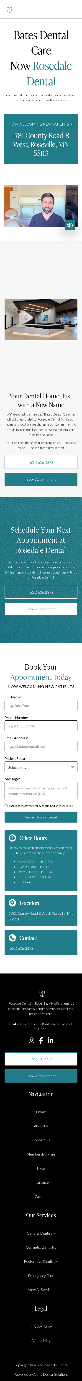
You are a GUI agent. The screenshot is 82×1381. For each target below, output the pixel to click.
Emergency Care (41, 1275)
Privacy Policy (33, 805)
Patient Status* (16, 758)
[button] (72, 9)
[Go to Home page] (8, 9)
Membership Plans (41, 1154)
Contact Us (41, 1140)
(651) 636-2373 (41, 462)
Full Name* (13, 697)
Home (41, 1112)
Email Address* (16, 738)
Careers (41, 1196)
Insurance (41, 1182)
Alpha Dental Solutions (50, 1374)
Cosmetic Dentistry (41, 1247)
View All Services (41, 1289)
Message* (12, 779)
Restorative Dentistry (41, 1261)
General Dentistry (41, 1233)
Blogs (41, 1168)
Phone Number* (17, 717)
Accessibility (41, 1340)
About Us (41, 1126)
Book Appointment (41, 479)
